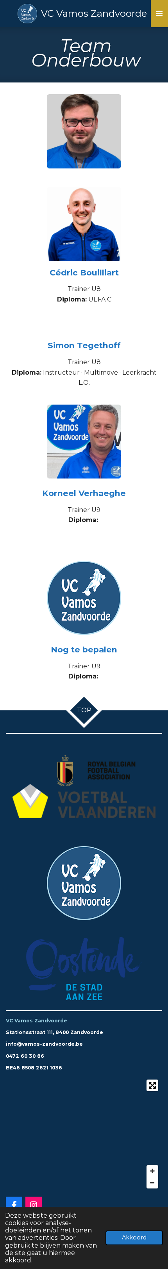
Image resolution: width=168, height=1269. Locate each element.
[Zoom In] (152, 1171)
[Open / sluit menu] (159, 13)
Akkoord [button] (134, 1237)
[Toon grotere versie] (84, 131)
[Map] (84, 1134)
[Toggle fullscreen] (152, 1085)
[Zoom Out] (152, 1182)
